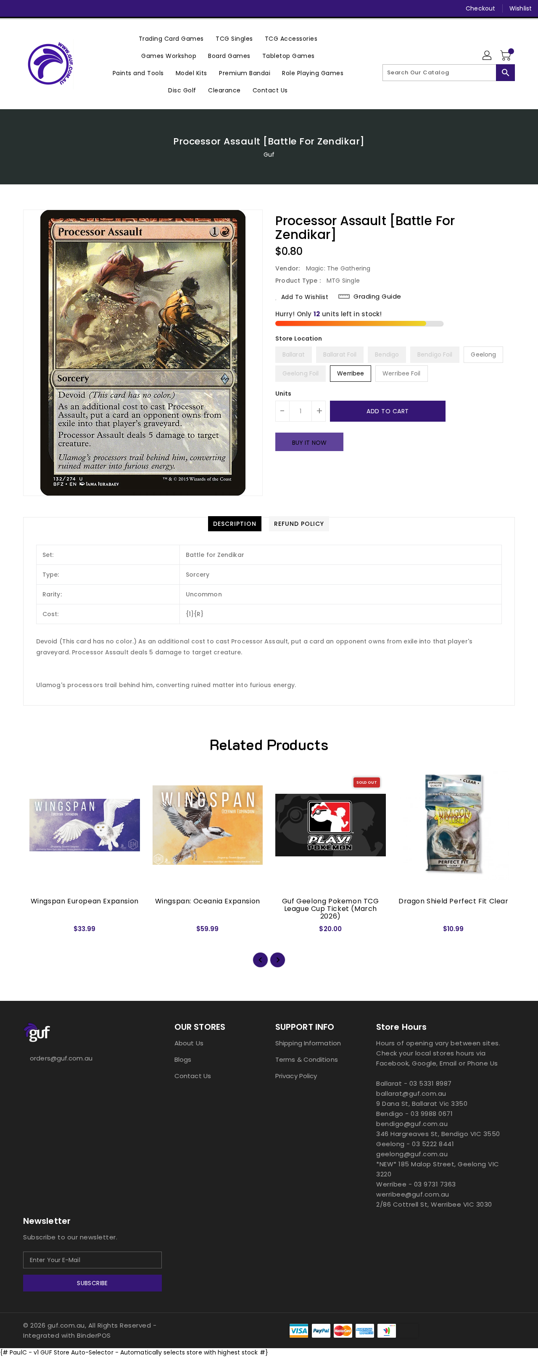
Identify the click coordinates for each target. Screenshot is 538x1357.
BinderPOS (94, 1335)
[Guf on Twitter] (29, 8)
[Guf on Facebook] (13, 8)
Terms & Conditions (306, 1059)
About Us (188, 1043)
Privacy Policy (296, 1075)
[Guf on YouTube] (61, 8)
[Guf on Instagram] (45, 8)
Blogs (183, 1059)
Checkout (480, 8)
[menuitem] (171, 38)
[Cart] (506, 55)
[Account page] (487, 55)
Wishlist (520, 8)
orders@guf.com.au (61, 1058)
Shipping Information (308, 1043)
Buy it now (309, 442)
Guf (269, 154)
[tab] (234, 523)
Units (283, 393)
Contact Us (192, 1075)
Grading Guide (377, 296)
